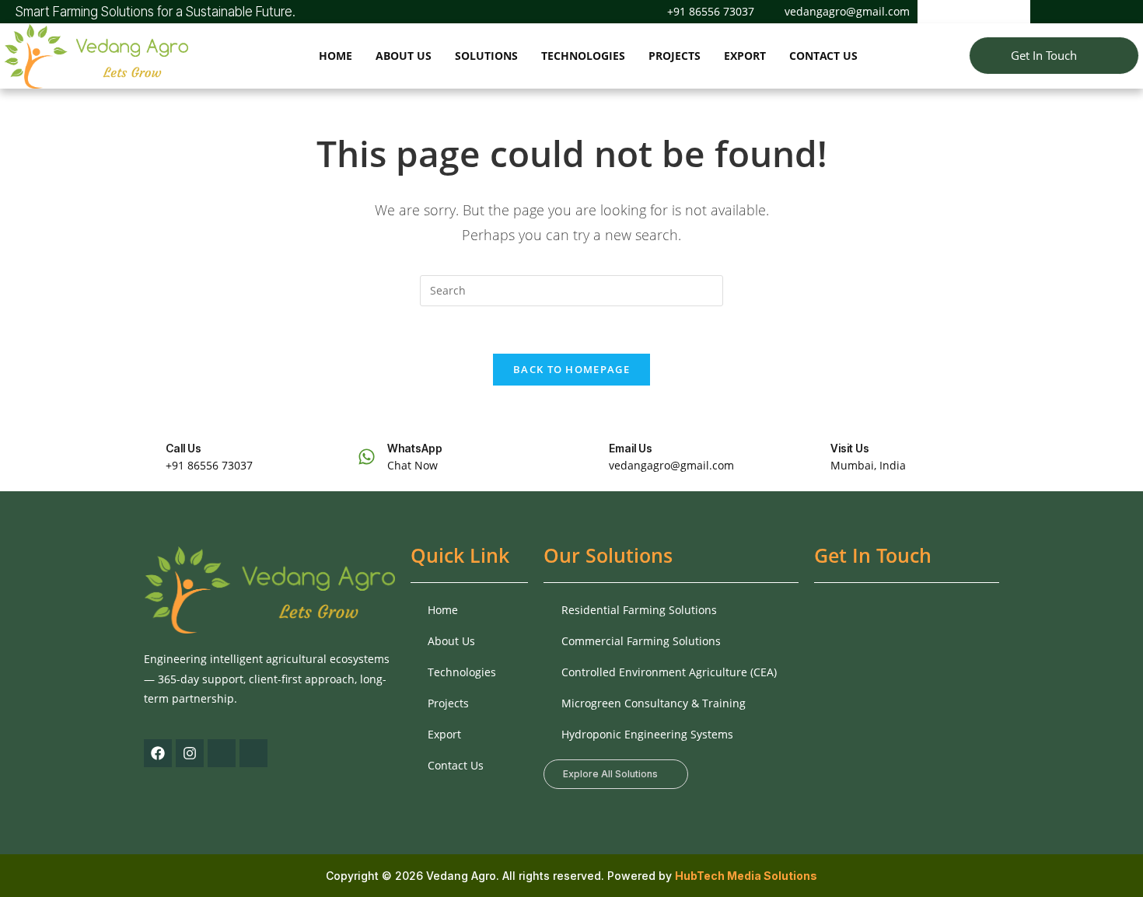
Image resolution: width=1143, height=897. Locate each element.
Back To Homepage (571, 369)
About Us (404, 55)
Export (745, 55)
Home (335, 55)
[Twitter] (1084, 11)
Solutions (486, 55)
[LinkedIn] (1111, 11)
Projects (674, 55)
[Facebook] (1058, 11)
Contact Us (823, 55)
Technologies (583, 55)
